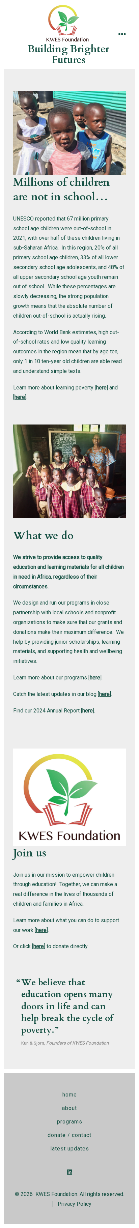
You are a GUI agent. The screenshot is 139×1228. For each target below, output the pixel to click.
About (69, 1108)
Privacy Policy (74, 1204)
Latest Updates (69, 1148)
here (20, 397)
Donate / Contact (69, 1135)
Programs (69, 1121)
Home (69, 1094)
